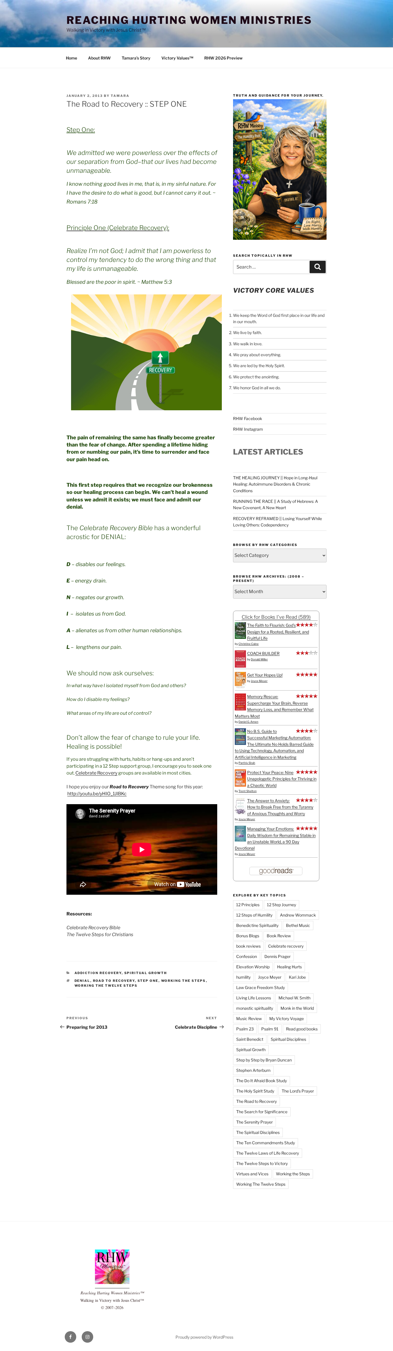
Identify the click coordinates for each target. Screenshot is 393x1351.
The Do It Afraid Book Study (261, 1080)
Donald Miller (259, 659)
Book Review (279, 935)
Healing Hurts (289, 966)
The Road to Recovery (256, 1101)
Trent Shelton (248, 791)
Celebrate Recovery (96, 773)
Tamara (120, 96)
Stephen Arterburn (253, 1070)
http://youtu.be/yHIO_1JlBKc (97, 793)
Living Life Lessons (253, 997)
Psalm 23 (245, 1028)
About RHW (99, 57)
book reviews (248, 946)
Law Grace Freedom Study (260, 987)
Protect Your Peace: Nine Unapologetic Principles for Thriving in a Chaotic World (281, 779)
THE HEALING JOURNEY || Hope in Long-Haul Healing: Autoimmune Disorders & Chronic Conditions (275, 484)
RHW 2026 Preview (223, 57)
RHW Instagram (248, 429)
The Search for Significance (261, 1111)
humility (243, 977)
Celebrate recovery (286, 946)
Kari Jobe (297, 977)
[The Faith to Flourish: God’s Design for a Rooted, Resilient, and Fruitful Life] (240, 637)
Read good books (302, 1028)
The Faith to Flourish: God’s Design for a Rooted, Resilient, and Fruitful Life (278, 632)
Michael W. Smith (294, 997)
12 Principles (248, 904)
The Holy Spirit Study (255, 1091)
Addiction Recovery (98, 973)
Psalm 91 (269, 1028)
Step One (148, 981)
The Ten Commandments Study (265, 1142)
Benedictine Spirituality (257, 925)
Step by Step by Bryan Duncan (264, 1059)
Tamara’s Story (136, 57)
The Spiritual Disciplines (258, 1132)
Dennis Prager (277, 956)
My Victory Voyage (286, 1018)
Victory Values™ (177, 57)
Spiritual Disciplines (288, 1039)
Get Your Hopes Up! (265, 674)
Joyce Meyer (259, 681)
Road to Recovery (114, 981)
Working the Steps (183, 981)
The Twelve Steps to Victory (262, 1163)
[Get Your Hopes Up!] (240, 687)
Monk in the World (297, 1008)
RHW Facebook (247, 418)
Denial (82, 981)
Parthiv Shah (247, 762)
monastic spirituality (254, 1008)
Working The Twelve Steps (106, 986)
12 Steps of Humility (254, 915)
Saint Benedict (249, 1039)
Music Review (249, 1018)
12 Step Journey (281, 904)
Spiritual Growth (145, 973)
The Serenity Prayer (254, 1122)
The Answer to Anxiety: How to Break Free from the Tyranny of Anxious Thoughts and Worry (280, 807)
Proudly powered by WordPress (204, 1337)
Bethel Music (298, 925)
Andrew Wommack (298, 915)
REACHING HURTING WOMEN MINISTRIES (189, 20)
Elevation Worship (253, 966)
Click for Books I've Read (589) (276, 617)
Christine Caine (249, 643)
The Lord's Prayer (298, 1091)
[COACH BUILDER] (240, 666)
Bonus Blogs (247, 935)
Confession (246, 956)
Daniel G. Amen (248, 721)
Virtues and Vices (252, 1173)
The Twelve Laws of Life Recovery (267, 1153)
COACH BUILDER (263, 653)
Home (71, 57)
